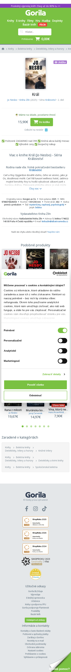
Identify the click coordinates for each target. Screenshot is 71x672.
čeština (38, 207)
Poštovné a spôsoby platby (35, 634)
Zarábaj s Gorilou (35, 637)
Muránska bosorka (38, 410)
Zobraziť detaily (51, 374)
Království (50, 99)
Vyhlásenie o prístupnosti (35, 657)
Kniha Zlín (24, 99)
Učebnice (35, 601)
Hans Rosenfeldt (56, 412)
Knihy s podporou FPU (35, 604)
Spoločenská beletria (46, 467)
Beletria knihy (25, 48)
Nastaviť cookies (35, 650)
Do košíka (44, 122)
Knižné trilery (45, 450)
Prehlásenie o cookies (35, 653)
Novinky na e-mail (35, 640)
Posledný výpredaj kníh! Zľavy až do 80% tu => (35, 6)
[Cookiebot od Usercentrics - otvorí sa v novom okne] (52, 274)
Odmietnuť (35, 395)
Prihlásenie (27, 39)
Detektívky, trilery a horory (50, 48)
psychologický (57, 204)
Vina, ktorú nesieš (60, 409)
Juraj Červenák (35, 413)
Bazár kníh (29, 24)
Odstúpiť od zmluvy (35, 620)
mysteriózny (35, 204)
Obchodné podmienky (35, 644)
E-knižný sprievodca (35, 597)
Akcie (42, 24)
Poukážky (35, 611)
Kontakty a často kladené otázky (36, 630)
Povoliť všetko (35, 384)
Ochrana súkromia (35, 647)
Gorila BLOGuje (35, 591)
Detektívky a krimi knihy (50, 460)
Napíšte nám (54, 232)
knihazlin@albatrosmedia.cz (55, 221)
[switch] (62, 340)
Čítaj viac (34, 188)
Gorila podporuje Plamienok (35, 607)
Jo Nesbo (12, 99)
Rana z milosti (13, 410)
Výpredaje (35, 594)
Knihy (11, 48)
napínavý (46, 204)
